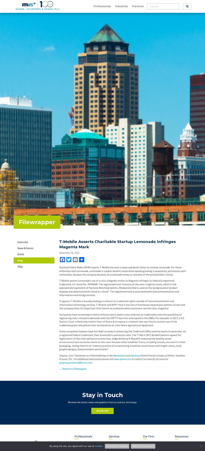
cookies (99, 446)
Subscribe (22, 242)
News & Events (25, 248)
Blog (20, 260)
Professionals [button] (102, 6)
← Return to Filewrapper (73, 368)
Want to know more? (143, 446)
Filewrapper (37, 222)
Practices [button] (138, 6)
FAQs (20, 266)
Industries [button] (121, 6)
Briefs (20, 254)
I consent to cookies (117, 446)
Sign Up (102, 410)
